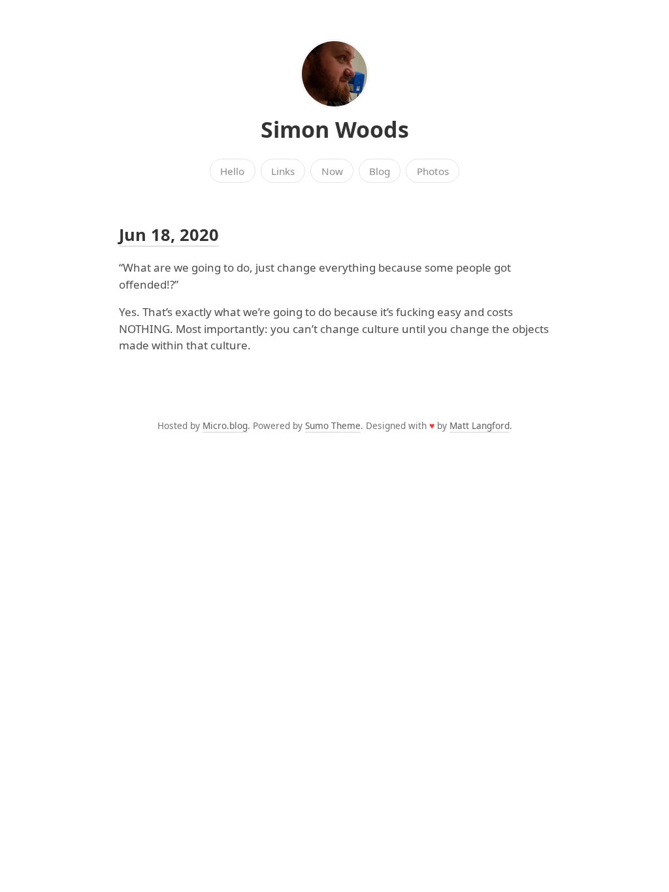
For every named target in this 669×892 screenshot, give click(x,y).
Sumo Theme (333, 425)
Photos (433, 171)
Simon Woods (335, 129)
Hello (232, 171)
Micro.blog (225, 425)
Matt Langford (479, 425)
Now (332, 171)
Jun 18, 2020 (169, 234)
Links (283, 171)
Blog (379, 171)
